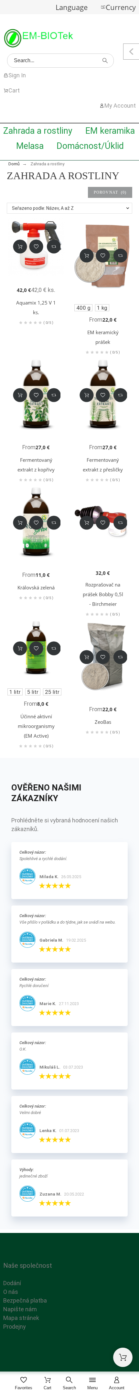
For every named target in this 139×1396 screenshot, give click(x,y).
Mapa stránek (21, 1317)
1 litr (15, 692)
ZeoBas (103, 722)
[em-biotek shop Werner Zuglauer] (38, 39)
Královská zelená (36, 587)
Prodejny (14, 1326)
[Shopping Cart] (123, 1357)
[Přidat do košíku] (20, 247)
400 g (83, 308)
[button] (36, 247)
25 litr (52, 692)
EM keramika (110, 131)
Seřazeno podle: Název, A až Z (43, 208)
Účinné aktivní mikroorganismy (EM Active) (36, 726)
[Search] (105, 60)
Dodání (12, 1283)
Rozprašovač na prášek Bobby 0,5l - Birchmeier (103, 594)
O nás (10, 1291)
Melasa (30, 146)
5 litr (32, 692)
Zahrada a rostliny (37, 131)
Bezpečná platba (25, 1300)
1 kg (102, 308)
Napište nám (20, 1309)
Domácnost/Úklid (90, 146)
